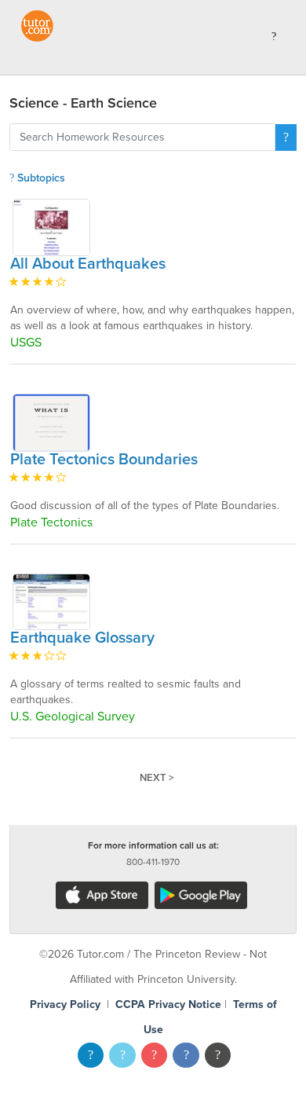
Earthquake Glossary (82, 638)
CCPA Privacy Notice (168, 1004)
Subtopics (39, 178)
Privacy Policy (65, 1004)
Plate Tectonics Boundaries (104, 459)
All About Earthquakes (88, 264)
